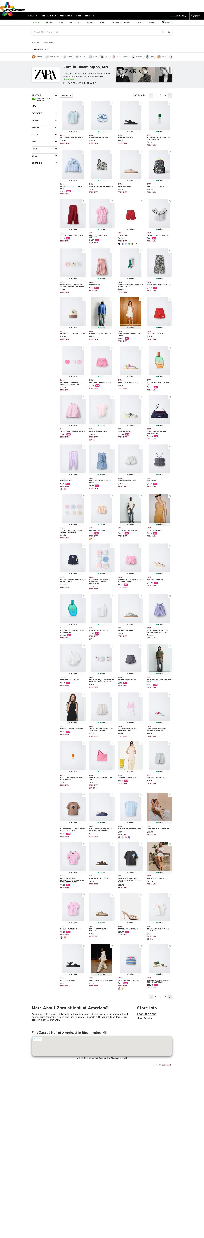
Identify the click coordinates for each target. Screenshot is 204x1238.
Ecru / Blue (119, 989)
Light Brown (132, 244)
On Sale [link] (35, 22)
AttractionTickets (195, 16)
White (94, 440)
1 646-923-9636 (74, 83)
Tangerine (90, 539)
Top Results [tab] (41, 49)
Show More (68, 79)
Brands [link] (152, 22)
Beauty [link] (90, 22)
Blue (61, 489)
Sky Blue (94, 788)
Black (119, 244)
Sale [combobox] (34, 156)
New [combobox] (34, 106)
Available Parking (178, 16)
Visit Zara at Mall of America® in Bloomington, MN (103, 1058)
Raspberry (65, 937)
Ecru (122, 837)
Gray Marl (126, 244)
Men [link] (61, 22)
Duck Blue (122, 244)
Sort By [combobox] (65, 95)
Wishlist (168, 22)
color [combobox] (35, 134)
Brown (119, 837)
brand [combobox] (35, 120)
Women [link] (49, 22)
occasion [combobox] (37, 163)
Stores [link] (139, 22)
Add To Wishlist (84, 103)
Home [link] (103, 22)
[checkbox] (38, 57)
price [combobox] (34, 149)
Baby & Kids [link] (75, 22)
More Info (92, 83)
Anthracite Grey (148, 939)
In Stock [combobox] (36, 95)
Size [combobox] (34, 142)
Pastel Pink (90, 440)
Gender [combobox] (35, 127)
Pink (65, 489)
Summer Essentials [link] (121, 22)
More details (144, 1018)
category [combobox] (37, 113)
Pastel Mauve (61, 937)
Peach (122, 989)
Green (129, 244)
